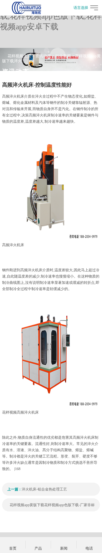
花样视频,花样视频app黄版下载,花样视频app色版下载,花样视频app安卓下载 (51, 16)
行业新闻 (63, 56)
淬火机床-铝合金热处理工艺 (44, 489)
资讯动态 (43, 56)
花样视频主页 (19, 56)
